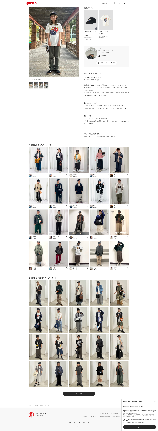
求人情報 (118, 416)
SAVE (139, 427)
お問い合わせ (105, 413)
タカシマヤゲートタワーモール (106, 52)
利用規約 (85, 416)
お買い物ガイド (117, 413)
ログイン (105, 3)
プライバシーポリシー (94, 416)
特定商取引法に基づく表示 (108, 416)
